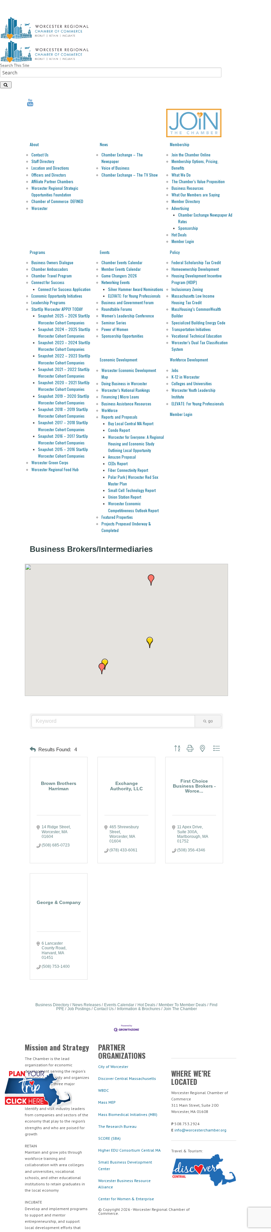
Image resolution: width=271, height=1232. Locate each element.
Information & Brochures (138, 1008)
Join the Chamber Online (191, 154)
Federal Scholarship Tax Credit (196, 262)
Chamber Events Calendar (121, 262)
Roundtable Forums (116, 309)
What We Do (181, 175)
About (34, 144)
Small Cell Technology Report (132, 490)
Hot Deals (179, 234)
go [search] (210, 721)
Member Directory (186, 201)
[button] (151, 580)
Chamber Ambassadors (49, 269)
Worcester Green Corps (49, 462)
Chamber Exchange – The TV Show (129, 175)
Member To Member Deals (182, 1005)
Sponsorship (188, 228)
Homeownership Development (195, 269)
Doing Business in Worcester (124, 383)
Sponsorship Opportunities (122, 336)
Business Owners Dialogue (52, 262)
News (104, 144)
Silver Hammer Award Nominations (135, 289)
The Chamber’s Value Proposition (198, 181)
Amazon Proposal (122, 457)
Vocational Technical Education (197, 336)
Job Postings (79, 1008)
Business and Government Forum (127, 302)
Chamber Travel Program (51, 275)
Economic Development (118, 359)
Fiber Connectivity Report (128, 470)
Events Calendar (119, 1005)
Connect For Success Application (64, 289)
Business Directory (52, 1005)
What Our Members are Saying (196, 194)
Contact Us (40, 154)
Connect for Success (47, 282)
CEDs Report (118, 463)
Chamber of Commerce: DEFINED (57, 201)
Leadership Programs (48, 302)
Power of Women (114, 329)
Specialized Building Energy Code (198, 322)
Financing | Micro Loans (120, 396)
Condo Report (119, 430)
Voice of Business (115, 168)
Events (105, 252)
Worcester (39, 208)
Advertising (180, 208)
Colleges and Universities (192, 383)
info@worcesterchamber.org (200, 1130)
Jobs (175, 370)
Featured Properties (117, 517)
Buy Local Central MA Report (130, 423)
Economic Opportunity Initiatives (56, 296)
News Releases (86, 1005)
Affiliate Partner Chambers (52, 181)
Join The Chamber (180, 1008)
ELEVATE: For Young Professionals (134, 296)
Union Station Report (124, 497)
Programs (37, 252)
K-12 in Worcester (186, 377)
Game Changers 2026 (119, 275)
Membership (179, 144)
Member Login (183, 241)
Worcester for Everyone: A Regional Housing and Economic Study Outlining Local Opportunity (136, 443)
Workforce (109, 410)
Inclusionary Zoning (187, 289)
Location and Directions (50, 168)
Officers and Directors (48, 175)
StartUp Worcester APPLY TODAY (57, 309)
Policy (175, 252)
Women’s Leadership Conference (127, 315)
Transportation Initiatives (191, 329)
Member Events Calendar (121, 269)
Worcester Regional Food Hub (55, 469)
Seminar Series (113, 322)
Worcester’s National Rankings (125, 390)
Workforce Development (189, 359)
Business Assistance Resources (126, 403)
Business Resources (188, 188)
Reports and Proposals (119, 417)
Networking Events (115, 282)
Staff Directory (42, 161)
